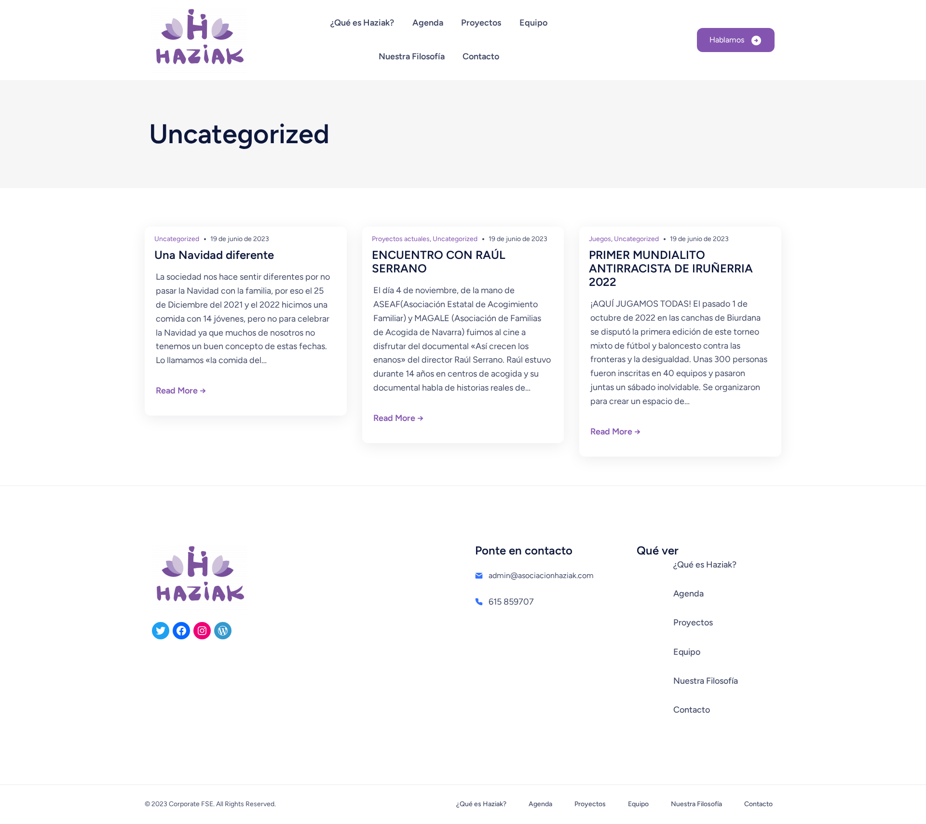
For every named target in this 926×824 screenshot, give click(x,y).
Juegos (600, 239)
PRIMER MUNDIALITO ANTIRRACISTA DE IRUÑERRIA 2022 (671, 268)
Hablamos (727, 39)
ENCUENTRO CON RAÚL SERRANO (438, 261)
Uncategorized (176, 239)
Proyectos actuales (401, 239)
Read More (177, 390)
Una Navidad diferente (214, 255)
